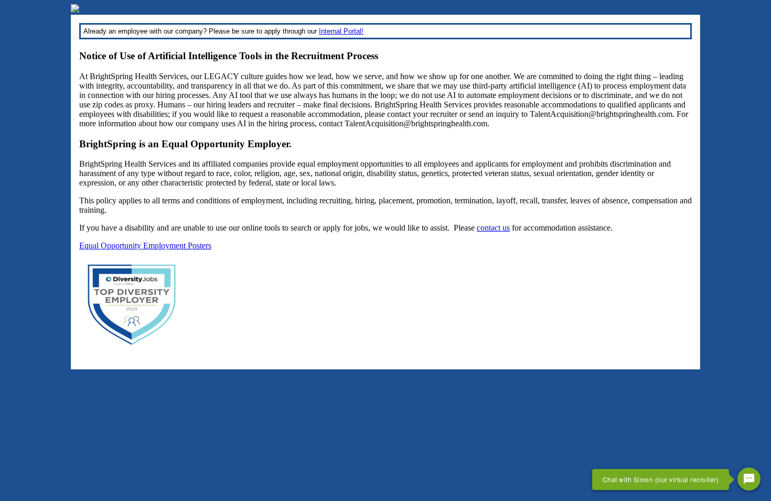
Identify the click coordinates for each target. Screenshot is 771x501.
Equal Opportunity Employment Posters (145, 245)
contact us (493, 227)
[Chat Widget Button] (749, 479)
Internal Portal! (341, 31)
